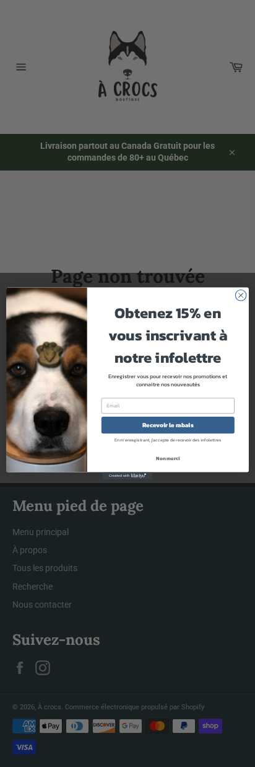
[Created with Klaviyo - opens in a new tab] (127, 475)
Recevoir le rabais (168, 425)
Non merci (167, 458)
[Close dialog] (240, 295)
